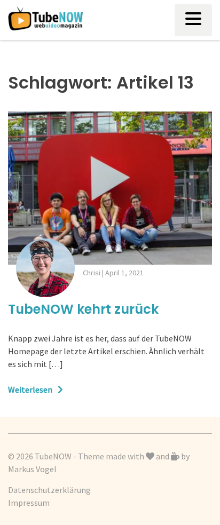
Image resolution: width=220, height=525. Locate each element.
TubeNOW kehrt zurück (83, 309)
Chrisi (91, 272)
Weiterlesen (30, 389)
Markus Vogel (32, 469)
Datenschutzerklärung (49, 489)
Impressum (29, 502)
